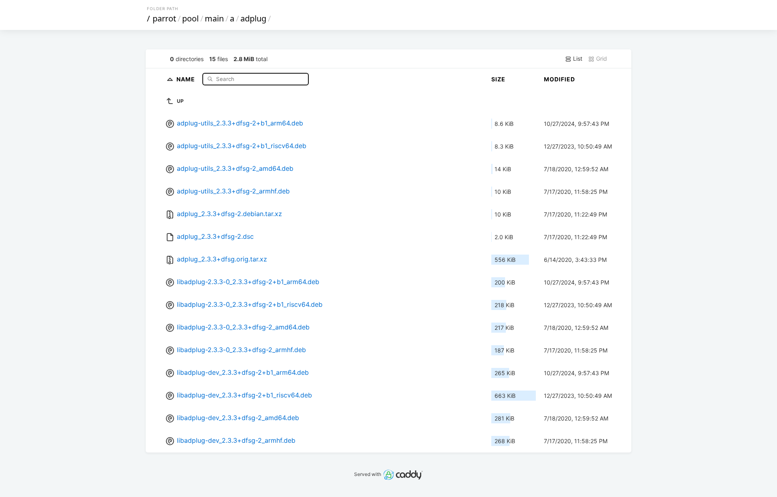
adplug (253, 18)
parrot (164, 18)
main (214, 18)
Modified (559, 79)
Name (186, 78)
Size (498, 79)
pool (190, 18)
